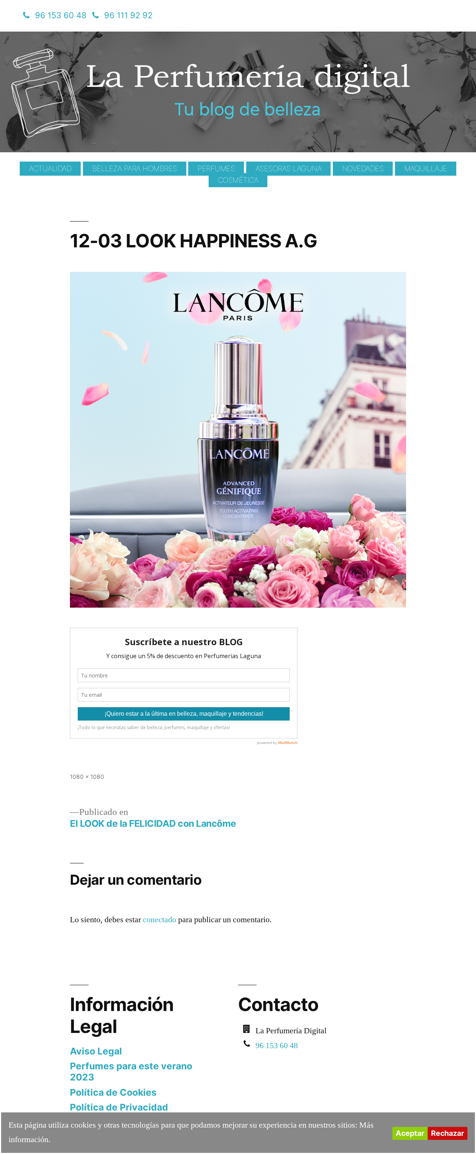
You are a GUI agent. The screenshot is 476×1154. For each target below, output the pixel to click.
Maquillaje (425, 168)
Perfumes (216, 168)
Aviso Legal (96, 1051)
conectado (159, 919)
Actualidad (50, 168)
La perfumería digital (112, 37)
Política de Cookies (113, 1092)
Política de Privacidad (119, 1107)
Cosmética (238, 180)
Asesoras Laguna (288, 168)
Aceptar (410, 1133)
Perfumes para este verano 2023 (131, 1071)
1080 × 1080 (87, 776)
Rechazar (447, 1133)
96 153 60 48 (61, 15)
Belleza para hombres (134, 168)
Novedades (363, 168)
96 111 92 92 (128, 15)
